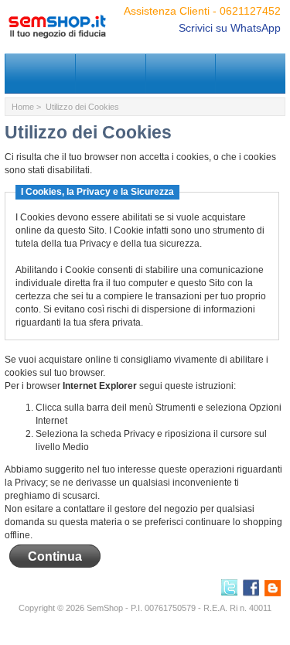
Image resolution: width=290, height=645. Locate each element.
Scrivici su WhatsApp (230, 28)
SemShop (105, 608)
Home (23, 106)
